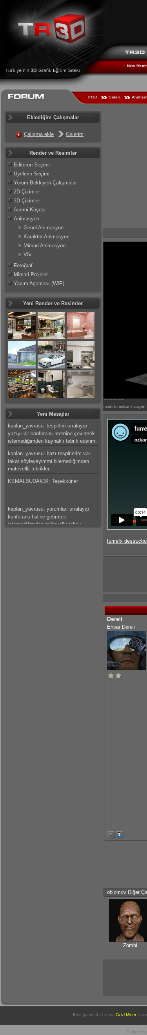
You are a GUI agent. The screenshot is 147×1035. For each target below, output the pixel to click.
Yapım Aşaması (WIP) (39, 283)
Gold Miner (126, 1014)
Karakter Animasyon (46, 237)
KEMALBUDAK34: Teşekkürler (43, 481)
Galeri (114, 97)
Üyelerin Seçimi (31, 174)
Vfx (27, 254)
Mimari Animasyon (44, 245)
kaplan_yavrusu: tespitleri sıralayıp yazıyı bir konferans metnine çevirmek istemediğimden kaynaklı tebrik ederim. (52, 433)
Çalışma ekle (39, 134)
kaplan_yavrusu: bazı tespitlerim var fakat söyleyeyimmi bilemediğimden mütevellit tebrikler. (49, 461)
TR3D (92, 97)
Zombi (130, 945)
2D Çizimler (27, 192)
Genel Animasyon (44, 228)
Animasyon (26, 219)
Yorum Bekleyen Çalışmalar (45, 183)
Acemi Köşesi (29, 210)
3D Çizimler (27, 201)
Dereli (114, 619)
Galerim (74, 134)
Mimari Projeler (31, 274)
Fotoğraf (23, 265)
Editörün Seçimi (32, 165)
